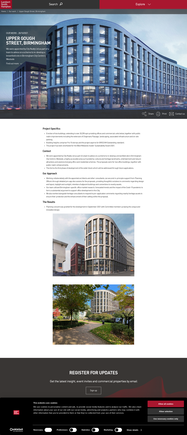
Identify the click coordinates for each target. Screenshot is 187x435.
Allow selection (166, 411)
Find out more (12, 63)
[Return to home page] (6, 4)
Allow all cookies (165, 404)
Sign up (93, 390)
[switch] (73, 430)
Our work (12, 11)
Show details (132, 430)
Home (3, 11)
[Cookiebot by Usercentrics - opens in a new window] (16, 430)
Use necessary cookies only (165, 419)
